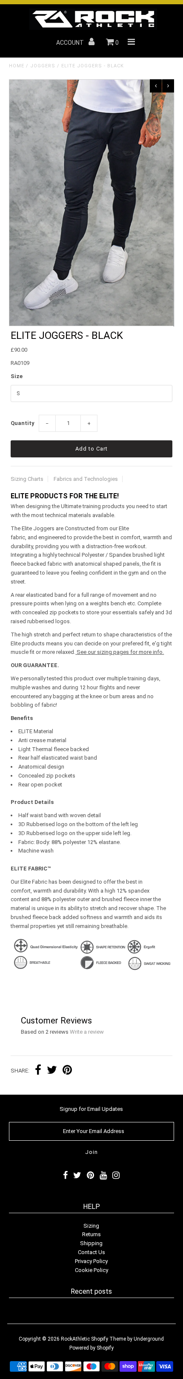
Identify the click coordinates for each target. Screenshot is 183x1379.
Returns (91, 1234)
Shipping (91, 1243)
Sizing (91, 1226)
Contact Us (91, 1252)
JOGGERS (42, 66)
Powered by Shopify (91, 1348)
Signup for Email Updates (91, 1109)
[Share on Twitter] (52, 1071)
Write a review (87, 1032)
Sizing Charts (27, 479)
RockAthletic (75, 1339)
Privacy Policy (91, 1261)
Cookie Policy (91, 1270)
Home (16, 66)
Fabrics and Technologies (86, 479)
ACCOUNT (70, 42)
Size (17, 376)
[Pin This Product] (67, 1071)
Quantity (22, 423)
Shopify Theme (108, 1339)
